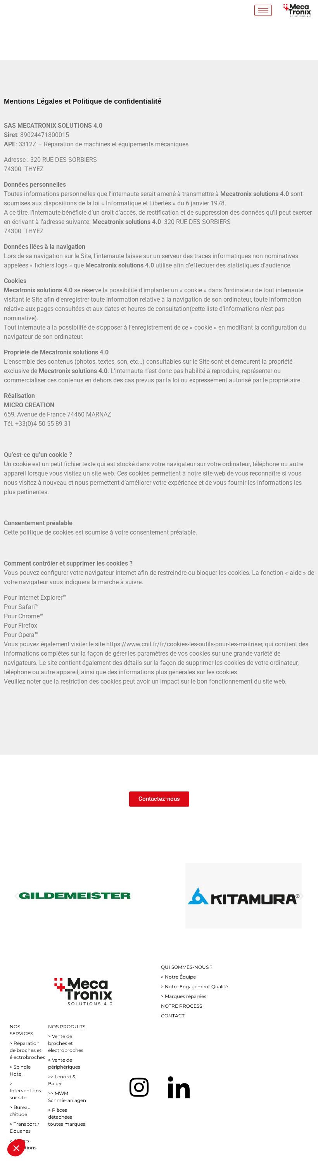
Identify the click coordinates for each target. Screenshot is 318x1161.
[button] (16, 896)
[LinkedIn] (179, 1087)
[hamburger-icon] (263, 10)
